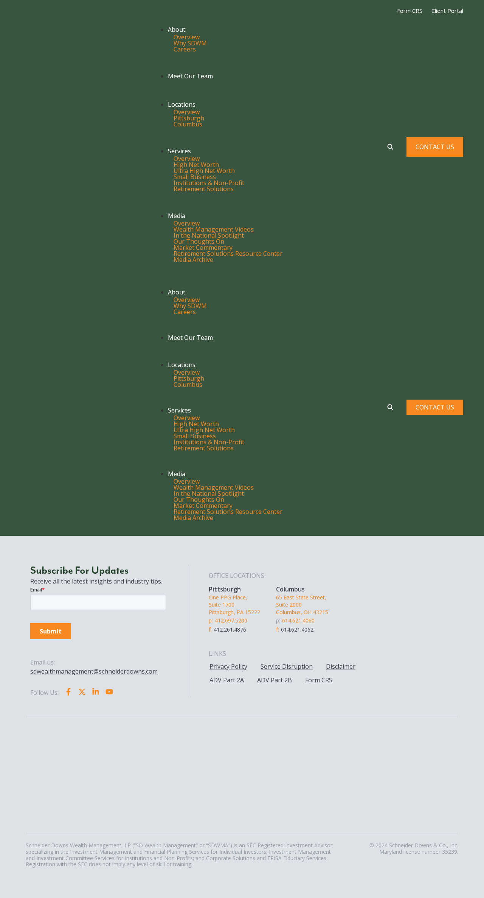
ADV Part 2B (274, 680)
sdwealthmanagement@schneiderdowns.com (94, 671)
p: (211, 620)
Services (179, 151)
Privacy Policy (228, 666)
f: (210, 629)
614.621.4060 (298, 620)
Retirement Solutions (204, 189)
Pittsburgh (189, 118)
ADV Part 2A (226, 680)
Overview (187, 37)
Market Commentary (203, 247)
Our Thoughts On (199, 241)
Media (176, 216)
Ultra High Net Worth (204, 171)
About (176, 29)
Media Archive (193, 260)
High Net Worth (196, 165)
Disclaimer (340, 666)
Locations (181, 104)
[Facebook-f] (68, 692)
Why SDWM (190, 43)
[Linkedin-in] (95, 692)
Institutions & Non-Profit (209, 183)
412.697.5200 (231, 620)
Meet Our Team (190, 76)
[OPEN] (390, 146)
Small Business (195, 177)
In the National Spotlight (209, 235)
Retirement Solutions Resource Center (228, 254)
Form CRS (318, 680)
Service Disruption (287, 666)
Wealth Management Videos (214, 229)
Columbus (188, 124)
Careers (185, 49)
